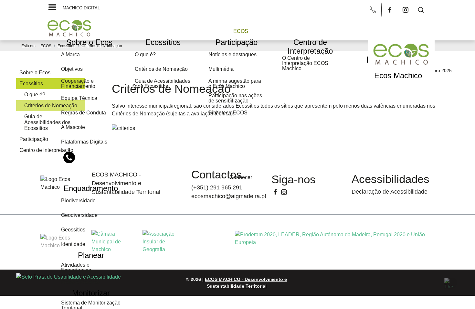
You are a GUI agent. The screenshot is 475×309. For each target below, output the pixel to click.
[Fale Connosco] (373, 9)
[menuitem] (240, 31)
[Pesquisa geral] (421, 9)
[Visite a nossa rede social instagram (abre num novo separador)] (406, 9)
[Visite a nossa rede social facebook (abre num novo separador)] (390, 9)
